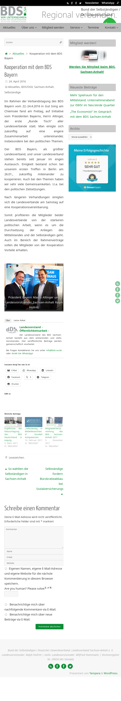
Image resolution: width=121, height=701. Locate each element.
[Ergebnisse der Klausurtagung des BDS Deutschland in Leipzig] (13, 422)
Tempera (94, 673)
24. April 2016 (17, 81)
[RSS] (68, 3)
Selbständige (12, 92)
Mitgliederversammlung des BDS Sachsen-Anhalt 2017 (54, 433)
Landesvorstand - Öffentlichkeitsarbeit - (34, 328)
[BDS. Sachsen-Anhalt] (72, 3)
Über (8, 320)
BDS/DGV (27, 87)
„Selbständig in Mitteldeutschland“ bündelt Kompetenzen (33, 433)
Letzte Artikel (19, 320)
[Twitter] (80, 3)
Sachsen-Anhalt (44, 87)
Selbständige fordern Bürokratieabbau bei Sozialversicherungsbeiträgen (49, 479)
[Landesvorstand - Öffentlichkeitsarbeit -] (12, 332)
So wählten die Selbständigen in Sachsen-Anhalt (16, 474)
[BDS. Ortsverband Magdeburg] (76, 3)
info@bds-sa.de (54, 350)
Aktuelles (18, 53)
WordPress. (111, 673)
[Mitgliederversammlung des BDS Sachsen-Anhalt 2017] (54, 422)
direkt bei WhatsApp (22, 353)
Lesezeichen (16, 457)
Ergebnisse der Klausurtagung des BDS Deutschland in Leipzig (13, 434)
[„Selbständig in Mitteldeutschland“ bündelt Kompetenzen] (33, 422)
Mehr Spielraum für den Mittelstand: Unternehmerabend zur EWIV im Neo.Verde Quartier (92, 100)
